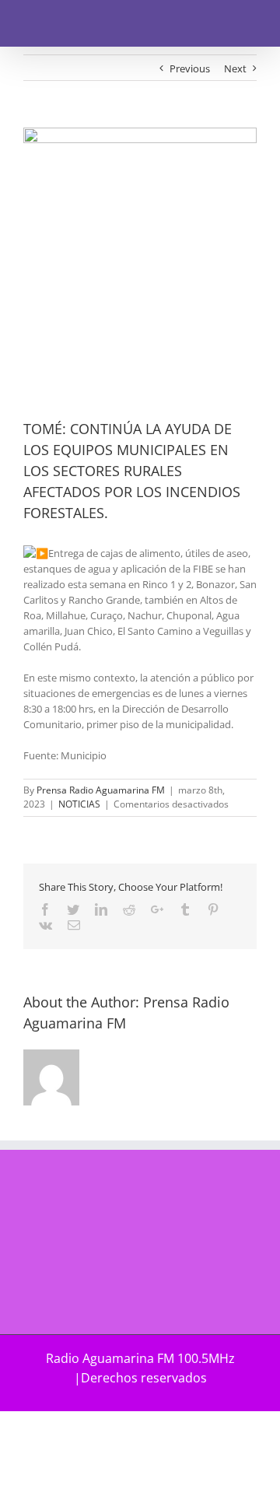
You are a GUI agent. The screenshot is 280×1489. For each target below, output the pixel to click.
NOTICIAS (79, 804)
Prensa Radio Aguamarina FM (101, 790)
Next (235, 68)
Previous (190, 68)
